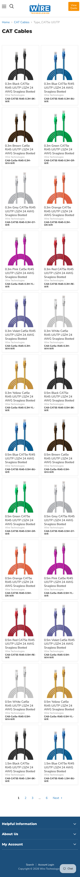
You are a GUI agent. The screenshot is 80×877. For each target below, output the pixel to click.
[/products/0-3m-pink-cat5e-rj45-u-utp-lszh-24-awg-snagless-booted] (20, 249)
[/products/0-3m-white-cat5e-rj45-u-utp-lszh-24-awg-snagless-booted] (59, 311)
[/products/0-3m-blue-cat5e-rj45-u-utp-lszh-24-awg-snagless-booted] (59, 64)
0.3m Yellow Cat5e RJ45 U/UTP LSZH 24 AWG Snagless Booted (20, 396)
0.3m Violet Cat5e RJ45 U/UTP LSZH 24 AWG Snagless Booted (20, 334)
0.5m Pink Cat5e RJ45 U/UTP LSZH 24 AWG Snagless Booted (58, 582)
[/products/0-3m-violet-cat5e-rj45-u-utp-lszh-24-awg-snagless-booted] (20, 311)
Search (30, 864)
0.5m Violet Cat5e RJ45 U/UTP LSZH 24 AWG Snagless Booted (59, 644)
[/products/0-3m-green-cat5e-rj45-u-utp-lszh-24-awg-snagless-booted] (59, 125)
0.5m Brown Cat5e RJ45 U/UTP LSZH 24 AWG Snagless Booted (59, 458)
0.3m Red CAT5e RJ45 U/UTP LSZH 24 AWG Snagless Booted (59, 273)
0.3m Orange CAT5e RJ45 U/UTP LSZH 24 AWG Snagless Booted (59, 211)
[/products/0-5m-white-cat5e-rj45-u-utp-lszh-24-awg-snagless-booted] (20, 681)
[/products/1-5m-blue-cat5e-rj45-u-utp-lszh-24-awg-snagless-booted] (59, 743)
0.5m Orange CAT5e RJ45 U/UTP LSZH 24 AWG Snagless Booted (20, 582)
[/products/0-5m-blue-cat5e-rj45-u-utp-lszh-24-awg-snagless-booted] (20, 434)
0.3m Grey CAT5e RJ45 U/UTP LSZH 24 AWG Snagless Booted (20, 211)
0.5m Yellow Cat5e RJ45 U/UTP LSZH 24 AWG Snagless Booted (59, 705)
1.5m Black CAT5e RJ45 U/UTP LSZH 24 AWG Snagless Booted (20, 767)
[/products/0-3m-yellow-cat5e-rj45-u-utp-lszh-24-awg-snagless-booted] (20, 373)
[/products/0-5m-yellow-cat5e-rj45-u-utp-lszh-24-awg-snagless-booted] (59, 681)
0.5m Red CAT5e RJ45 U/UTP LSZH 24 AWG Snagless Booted (20, 644)
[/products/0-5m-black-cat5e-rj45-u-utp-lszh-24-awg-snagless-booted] (59, 373)
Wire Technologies (15, 95)
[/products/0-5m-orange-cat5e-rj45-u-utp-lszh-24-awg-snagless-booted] (20, 558)
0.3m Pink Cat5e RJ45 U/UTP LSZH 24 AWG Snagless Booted (19, 273)
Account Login (46, 864)
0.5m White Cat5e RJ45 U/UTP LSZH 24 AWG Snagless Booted (20, 705)
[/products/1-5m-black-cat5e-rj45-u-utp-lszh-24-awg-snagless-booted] (20, 743)
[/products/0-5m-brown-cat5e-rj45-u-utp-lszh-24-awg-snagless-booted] (59, 434)
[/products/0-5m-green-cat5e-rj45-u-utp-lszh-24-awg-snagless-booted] (20, 496)
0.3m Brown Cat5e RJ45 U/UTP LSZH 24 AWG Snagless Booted (20, 149)
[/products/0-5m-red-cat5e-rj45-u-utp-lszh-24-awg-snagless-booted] (20, 620)
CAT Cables (21, 22)
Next (56, 798)
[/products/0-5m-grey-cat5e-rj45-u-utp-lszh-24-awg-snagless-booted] (59, 496)
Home (6, 22)
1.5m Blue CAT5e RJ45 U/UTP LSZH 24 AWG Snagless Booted (59, 767)
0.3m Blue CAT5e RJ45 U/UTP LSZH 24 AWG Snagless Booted (59, 87)
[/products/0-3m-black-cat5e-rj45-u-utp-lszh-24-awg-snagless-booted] (20, 64)
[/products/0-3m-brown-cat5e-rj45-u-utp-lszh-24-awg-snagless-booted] (20, 125)
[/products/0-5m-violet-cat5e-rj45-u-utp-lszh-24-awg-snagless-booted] (59, 620)
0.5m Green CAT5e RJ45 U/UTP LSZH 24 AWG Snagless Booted (20, 520)
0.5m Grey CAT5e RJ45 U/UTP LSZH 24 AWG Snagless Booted (59, 520)
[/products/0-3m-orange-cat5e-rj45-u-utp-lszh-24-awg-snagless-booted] (59, 187)
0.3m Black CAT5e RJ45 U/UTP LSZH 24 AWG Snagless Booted (20, 87)
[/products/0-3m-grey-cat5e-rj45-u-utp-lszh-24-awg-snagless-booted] (20, 187)
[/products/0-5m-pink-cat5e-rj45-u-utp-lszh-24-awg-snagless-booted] (59, 558)
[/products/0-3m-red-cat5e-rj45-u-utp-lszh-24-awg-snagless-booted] (59, 249)
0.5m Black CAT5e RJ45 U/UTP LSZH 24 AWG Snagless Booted (59, 396)
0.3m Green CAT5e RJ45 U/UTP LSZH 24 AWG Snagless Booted (59, 149)
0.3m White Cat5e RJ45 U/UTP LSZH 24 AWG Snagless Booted (59, 334)
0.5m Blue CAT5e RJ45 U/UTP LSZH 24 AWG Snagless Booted (20, 458)
